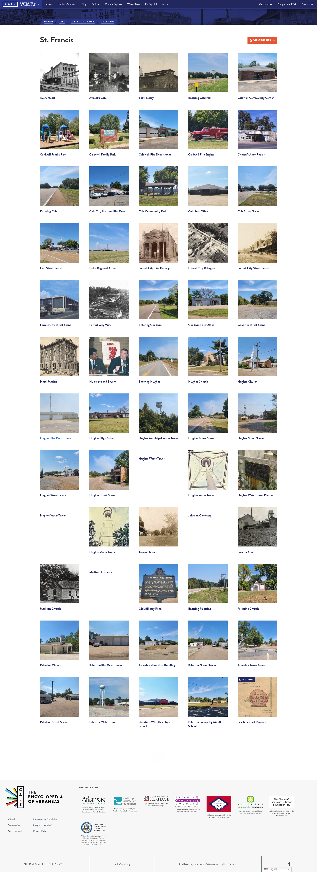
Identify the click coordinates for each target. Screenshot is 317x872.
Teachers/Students (66, 4)
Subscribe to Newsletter (45, 819)
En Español (151, 4)
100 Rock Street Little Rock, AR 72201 (44, 864)
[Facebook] (289, 864)
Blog (84, 4)
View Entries (264, 40)
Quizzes (96, 4)
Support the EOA (287, 4)
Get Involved (266, 4)
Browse (48, 4)
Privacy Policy (40, 831)
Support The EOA (42, 825)
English (273, 869)
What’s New (133, 4)
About (165, 4)
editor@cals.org (122, 864)
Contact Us (14, 825)
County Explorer (113, 4)
